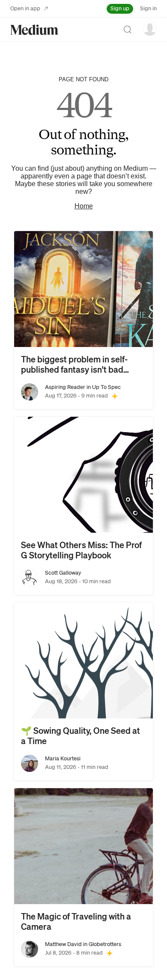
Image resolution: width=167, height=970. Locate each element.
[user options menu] (150, 29)
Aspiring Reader (65, 387)
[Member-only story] (114, 395)
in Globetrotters (101, 944)
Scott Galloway (63, 572)
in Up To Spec (103, 387)
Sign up (119, 8)
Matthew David (63, 944)
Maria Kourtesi (63, 758)
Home (84, 206)
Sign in (148, 8)
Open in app (25, 8)
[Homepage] (34, 29)
